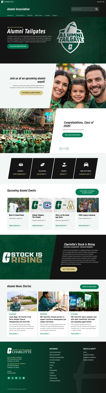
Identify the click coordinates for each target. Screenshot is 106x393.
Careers (52, 373)
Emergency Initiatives (89, 357)
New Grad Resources (72, 135)
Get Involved (20, 15)
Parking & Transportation (57, 357)
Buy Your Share (69, 269)
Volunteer (41, 174)
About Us (10, 15)
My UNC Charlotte (55, 360)
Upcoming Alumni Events (31, 93)
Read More (13, 333)
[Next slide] (67, 148)
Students (29, 15)
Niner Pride (38, 15)
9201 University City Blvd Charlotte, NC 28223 (14, 360)
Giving (54, 15)
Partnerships (53, 370)
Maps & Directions (55, 354)
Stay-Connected (19, 174)
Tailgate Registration (18, 46)
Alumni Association (55, 352)
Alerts (85, 352)
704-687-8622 (11, 373)
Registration (14, 225)
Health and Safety (88, 360)
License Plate (84, 174)
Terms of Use (53, 378)
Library (52, 365)
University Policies (55, 380)
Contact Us (53, 375)
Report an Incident (88, 354)
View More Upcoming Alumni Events (87, 192)
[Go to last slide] (60, 148)
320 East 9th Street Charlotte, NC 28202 (13, 366)
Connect (47, 15)
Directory (52, 362)
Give (51, 367)
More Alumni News (89, 286)
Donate (62, 174)
